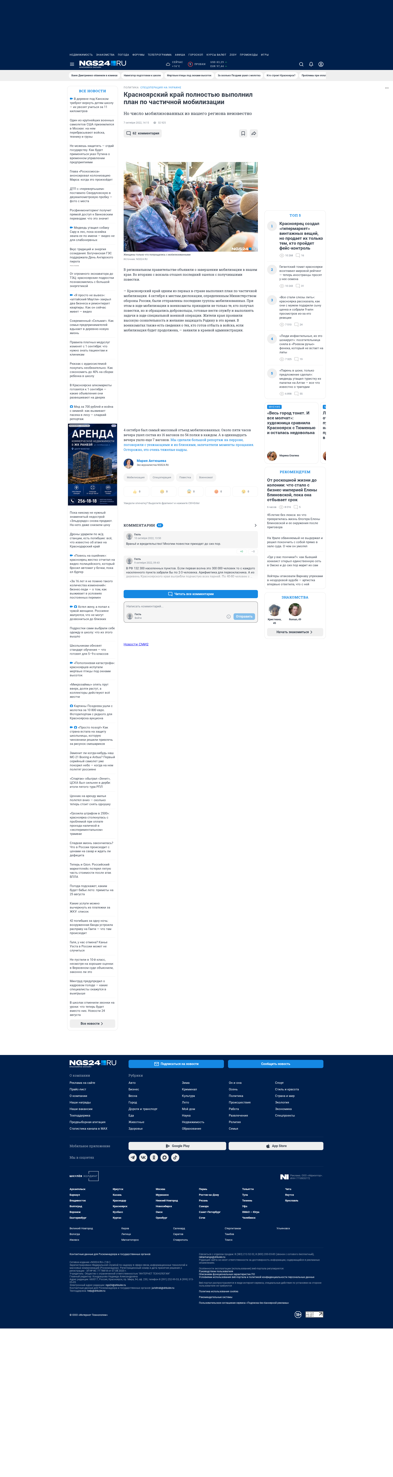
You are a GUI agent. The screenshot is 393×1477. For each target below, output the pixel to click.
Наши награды (80, 1102)
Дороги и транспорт (143, 1109)
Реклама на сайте (82, 1083)
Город (133, 1102)
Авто (132, 1083)
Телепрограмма (160, 54)
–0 (253, 551)
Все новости (92, 91)
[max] (164, 1157)
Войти (138, 618)
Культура (188, 1096)
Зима (186, 1083)
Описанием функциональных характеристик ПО (227, 1274)
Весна (133, 1096)
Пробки (197, 64)
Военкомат (206, 477)
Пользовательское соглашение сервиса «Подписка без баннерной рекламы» (244, 1302)
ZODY (233, 54)
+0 (241, 551)
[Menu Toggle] (72, 64)
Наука (186, 1115)
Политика (236, 1096)
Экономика (283, 1109)
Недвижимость (81, 54)
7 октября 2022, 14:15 (136, 122)
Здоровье (136, 1128)
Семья (233, 1128)
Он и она (235, 1083)
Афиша (180, 54)
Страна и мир (285, 1096)
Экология (282, 1102)
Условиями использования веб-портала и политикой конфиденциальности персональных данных (256, 1277)
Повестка (185, 477)
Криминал (189, 1089)
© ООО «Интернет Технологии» (89, 1314)
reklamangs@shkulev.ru (212, 1257)
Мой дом (188, 1109)
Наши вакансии (81, 1109)
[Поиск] (301, 64)
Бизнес (134, 1089)
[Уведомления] (311, 64)
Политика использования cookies (218, 1291)
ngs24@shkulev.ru (116, 1285)
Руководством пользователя (216, 1271)
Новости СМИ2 (136, 644)
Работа (234, 1109)
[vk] (143, 1157)
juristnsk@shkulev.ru (163, 1288)
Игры (265, 54)
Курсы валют (216, 54)
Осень (233, 1089)
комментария (146, 133)
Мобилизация (136, 477)
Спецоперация (162, 477)
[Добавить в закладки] (243, 133)
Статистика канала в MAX (88, 1128)
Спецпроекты (285, 1115)
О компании (78, 1096)
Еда (131, 1115)
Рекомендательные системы (215, 1297)
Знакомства (105, 54)
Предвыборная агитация (87, 1122)
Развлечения (238, 1115)
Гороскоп (196, 54)
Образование (191, 1128)
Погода (123, 54)
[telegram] (133, 1157)
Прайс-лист (78, 1089)
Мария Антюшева (151, 461)
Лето (185, 1102)
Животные (136, 1122)
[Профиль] (321, 64)
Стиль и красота (287, 1089)
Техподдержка (80, 1115)
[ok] (154, 1157)
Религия (235, 1122)
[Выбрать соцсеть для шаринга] (254, 133)
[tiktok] (175, 1157)
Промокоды (249, 54)
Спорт (279, 1083)
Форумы (138, 54)
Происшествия (240, 1102)
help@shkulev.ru (96, 1290)
